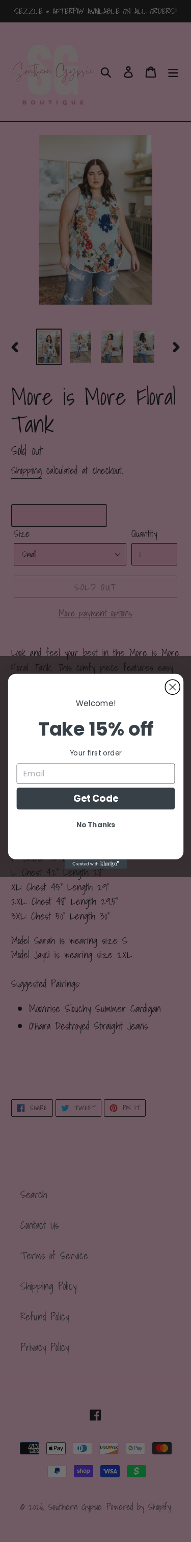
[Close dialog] (172, 687)
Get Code (95, 798)
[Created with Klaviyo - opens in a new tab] (95, 863)
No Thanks (95, 824)
